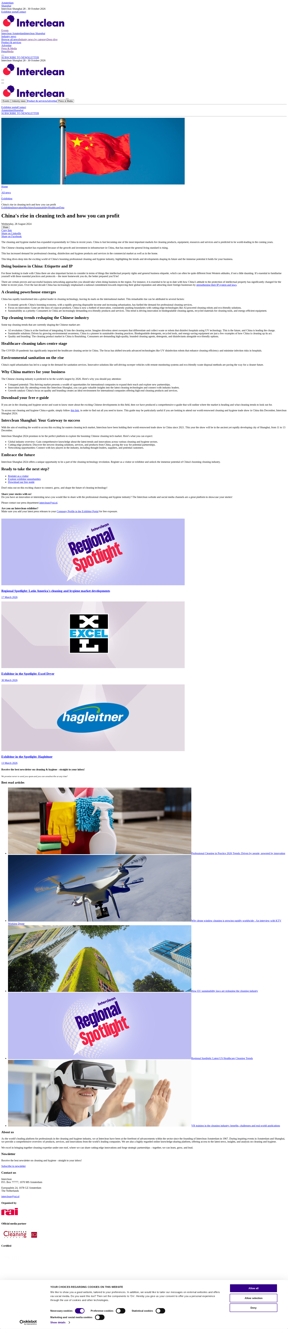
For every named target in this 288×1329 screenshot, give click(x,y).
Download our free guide (21, 482)
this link (75, 410)
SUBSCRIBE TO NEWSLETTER (20, 57)
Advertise (6, 45)
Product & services (11, 42)
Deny (253, 1307)
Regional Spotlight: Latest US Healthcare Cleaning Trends (222, 1058)
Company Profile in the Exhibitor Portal (77, 511)
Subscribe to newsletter (13, 1166)
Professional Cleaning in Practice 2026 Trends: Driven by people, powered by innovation (238, 853)
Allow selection (253, 1298)
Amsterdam (7, 2)
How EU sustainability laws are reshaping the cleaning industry (224, 991)
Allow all (253, 1288)
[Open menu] (2, 82)
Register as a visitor (18, 476)
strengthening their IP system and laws (216, 284)
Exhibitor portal (9, 11)
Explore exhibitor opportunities (24, 479)
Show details (58, 1322)
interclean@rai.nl (48, 502)
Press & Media (9, 48)
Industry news (8, 36)
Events (4, 30)
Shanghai (6, 5)
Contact (22, 11)
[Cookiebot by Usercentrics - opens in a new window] (28, 1322)
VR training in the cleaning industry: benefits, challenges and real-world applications (235, 1125)
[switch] (120, 1311)
